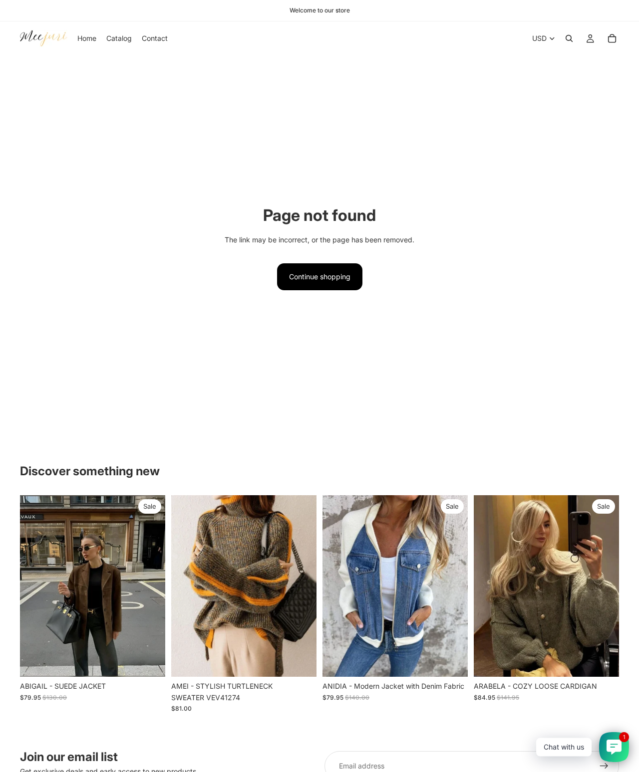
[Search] (569, 38)
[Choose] (150, 661)
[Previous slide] (35, 586)
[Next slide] (150, 586)
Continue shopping (319, 276)
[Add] (301, 661)
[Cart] (612, 38)
